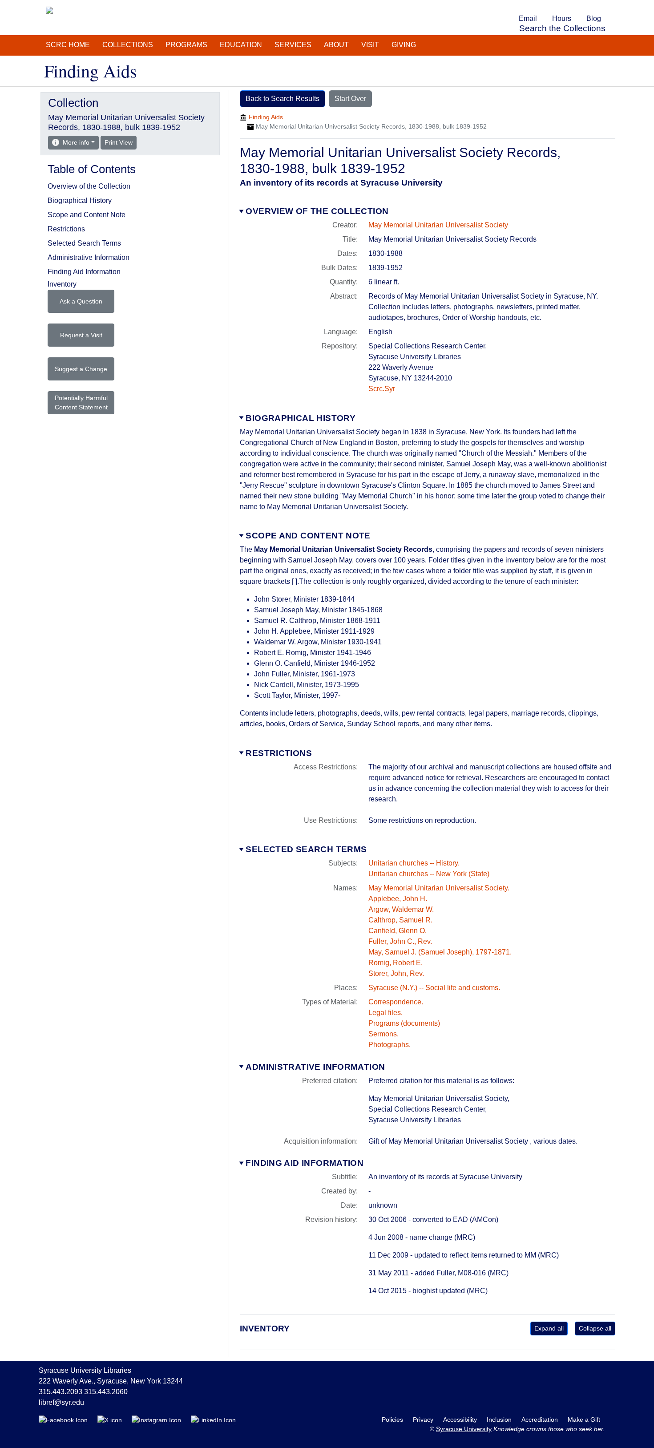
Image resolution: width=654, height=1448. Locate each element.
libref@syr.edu (61, 1402)
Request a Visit (81, 335)
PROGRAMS (186, 45)
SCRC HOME (68, 45)
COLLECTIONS (127, 45)
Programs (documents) (404, 1023)
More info (76, 142)
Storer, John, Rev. (396, 973)
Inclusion (500, 1419)
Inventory (62, 284)
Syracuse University (464, 1428)
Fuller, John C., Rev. (400, 941)
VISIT (370, 45)
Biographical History (300, 418)
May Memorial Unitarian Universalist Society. (438, 888)
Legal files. (385, 1012)
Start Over (350, 98)
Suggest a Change (81, 368)
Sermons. (383, 1034)
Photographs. (389, 1044)
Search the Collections (562, 28)
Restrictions (279, 753)
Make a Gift (584, 1419)
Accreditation (540, 1419)
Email (528, 18)
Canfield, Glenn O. (397, 930)
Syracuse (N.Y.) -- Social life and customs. (434, 987)
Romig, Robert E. (395, 963)
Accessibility (461, 1419)
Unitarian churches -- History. (414, 863)
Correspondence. (395, 1002)
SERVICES (293, 45)
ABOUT (336, 45)
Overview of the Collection (317, 211)
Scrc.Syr (381, 388)
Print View (121, 142)
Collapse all (595, 1328)
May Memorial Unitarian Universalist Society (438, 225)
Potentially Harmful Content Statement (81, 402)
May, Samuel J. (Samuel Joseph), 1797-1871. (440, 952)
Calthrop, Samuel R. (400, 920)
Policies (393, 1419)
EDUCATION (241, 45)
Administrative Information (315, 1067)
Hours (561, 18)
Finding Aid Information (304, 1163)
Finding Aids (266, 117)
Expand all (549, 1328)
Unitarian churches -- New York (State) (428, 874)
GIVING (404, 45)
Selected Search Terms (306, 849)
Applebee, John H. (397, 898)
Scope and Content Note (308, 535)
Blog (593, 18)
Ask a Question (81, 301)
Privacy (424, 1419)
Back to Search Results (282, 98)
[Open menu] (613, 6)
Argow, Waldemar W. (401, 909)
